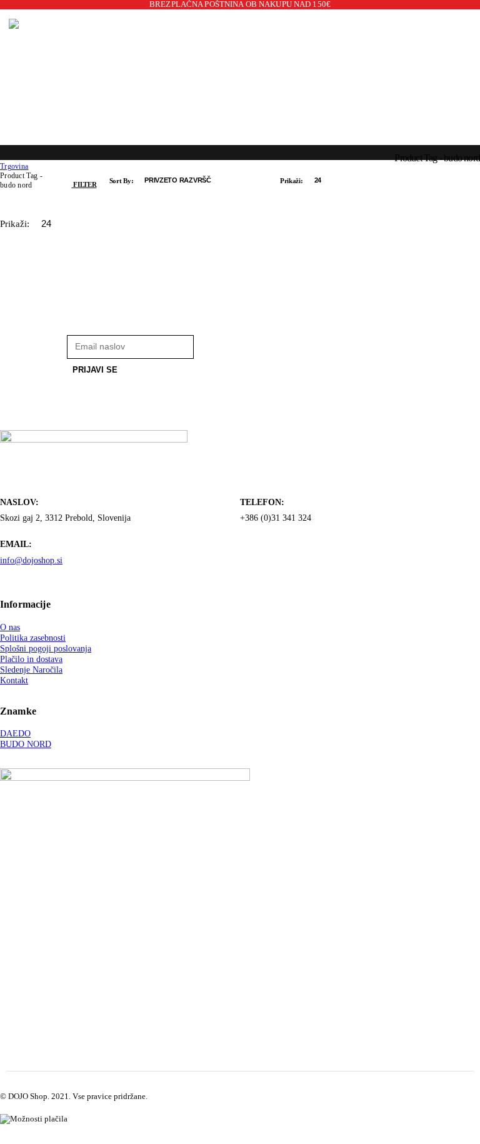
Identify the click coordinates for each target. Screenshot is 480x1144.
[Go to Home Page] (4, 157)
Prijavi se (95, 369)
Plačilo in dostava (31, 659)
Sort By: (122, 180)
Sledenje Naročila (31, 670)
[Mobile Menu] (4, 76)
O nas (10, 627)
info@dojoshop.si (31, 560)
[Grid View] (353, 180)
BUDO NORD (25, 744)
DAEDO (15, 733)
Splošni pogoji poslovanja (45, 648)
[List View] (377, 180)
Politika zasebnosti (33, 638)
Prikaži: (292, 180)
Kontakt (14, 680)
